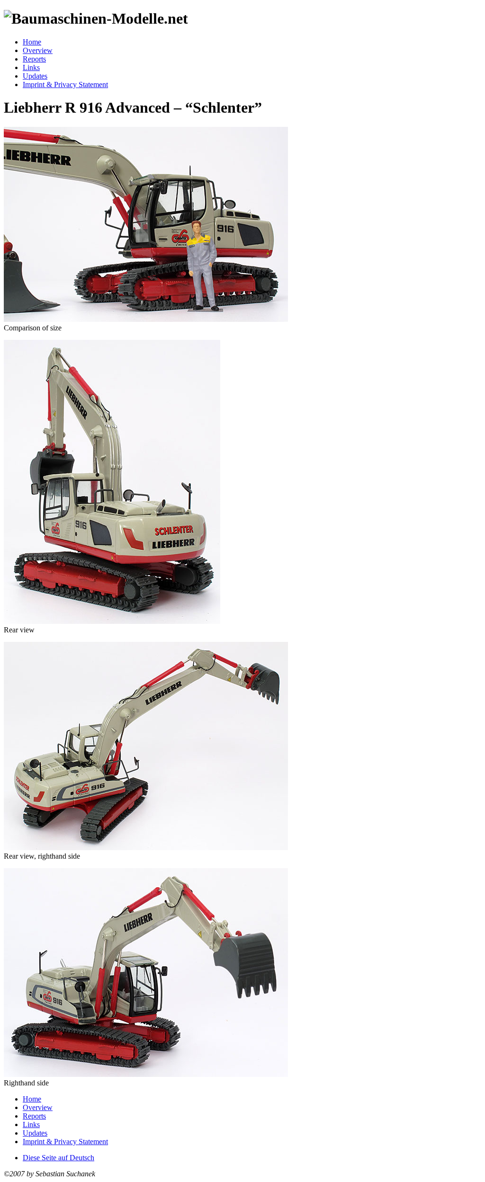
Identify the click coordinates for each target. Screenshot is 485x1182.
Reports (34, 59)
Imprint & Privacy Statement (65, 84)
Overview (38, 50)
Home (32, 42)
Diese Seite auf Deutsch (58, 1158)
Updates (35, 76)
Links (31, 67)
